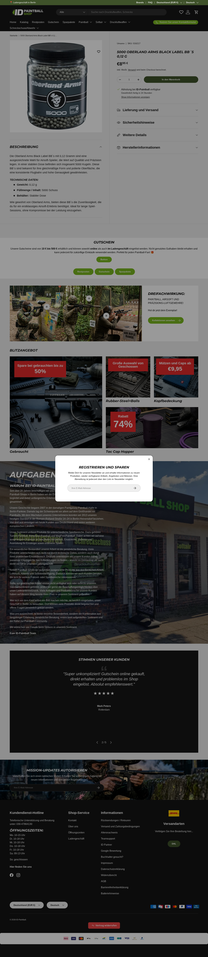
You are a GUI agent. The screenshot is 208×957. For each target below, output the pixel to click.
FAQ (150, 2)
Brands (140, 2)
